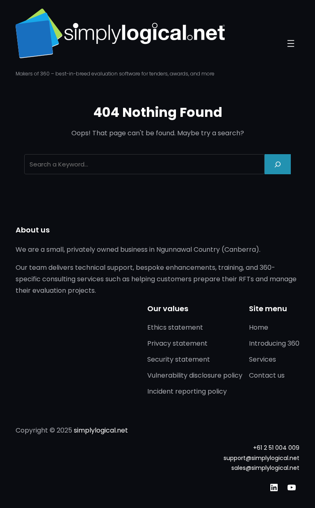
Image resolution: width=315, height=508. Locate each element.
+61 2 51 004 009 (276, 448)
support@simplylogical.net (261, 458)
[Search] (278, 164)
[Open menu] (290, 43)
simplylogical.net (101, 430)
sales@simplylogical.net (265, 468)
